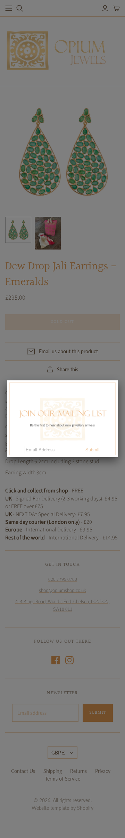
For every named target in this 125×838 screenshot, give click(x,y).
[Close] (118, 380)
